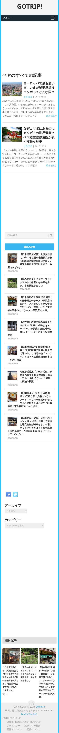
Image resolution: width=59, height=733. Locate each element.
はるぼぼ (27, 96)
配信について (33, 729)
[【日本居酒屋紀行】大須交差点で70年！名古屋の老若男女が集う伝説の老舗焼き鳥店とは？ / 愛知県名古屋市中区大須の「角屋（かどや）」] (11, 656)
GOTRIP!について (11, 718)
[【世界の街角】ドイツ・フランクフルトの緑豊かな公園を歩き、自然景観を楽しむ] (29, 656)
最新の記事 (29, 247)
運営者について (15, 729)
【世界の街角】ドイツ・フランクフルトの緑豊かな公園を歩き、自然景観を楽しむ (36, 282)
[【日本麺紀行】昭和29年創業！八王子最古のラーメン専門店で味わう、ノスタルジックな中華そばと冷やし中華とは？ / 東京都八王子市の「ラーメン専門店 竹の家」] (47, 656)
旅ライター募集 (32, 725)
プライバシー (13, 725)
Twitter (15, 494)
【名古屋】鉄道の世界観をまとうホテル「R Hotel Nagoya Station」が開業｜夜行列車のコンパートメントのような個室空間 (30, 328)
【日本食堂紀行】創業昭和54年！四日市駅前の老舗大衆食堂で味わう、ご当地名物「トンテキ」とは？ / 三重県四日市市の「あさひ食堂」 (30, 353)
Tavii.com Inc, (29, 714)
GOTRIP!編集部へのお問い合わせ (24, 722)
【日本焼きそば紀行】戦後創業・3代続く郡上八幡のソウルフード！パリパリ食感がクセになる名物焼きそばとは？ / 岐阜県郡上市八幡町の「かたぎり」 (30, 400)
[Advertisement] (29, 44)
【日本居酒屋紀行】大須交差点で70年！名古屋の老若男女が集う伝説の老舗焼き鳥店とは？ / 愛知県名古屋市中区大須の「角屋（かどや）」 (30, 261)
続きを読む (51, 116)
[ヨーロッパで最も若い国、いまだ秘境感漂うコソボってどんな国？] (12, 89)
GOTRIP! (29, 6)
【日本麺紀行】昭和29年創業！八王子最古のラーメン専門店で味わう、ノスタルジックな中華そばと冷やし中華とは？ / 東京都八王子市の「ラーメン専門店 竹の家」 (30, 304)
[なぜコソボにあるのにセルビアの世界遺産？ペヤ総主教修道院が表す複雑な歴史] (12, 134)
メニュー (7, 18)
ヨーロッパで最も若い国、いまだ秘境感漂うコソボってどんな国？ (39, 87)
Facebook (8, 494)
